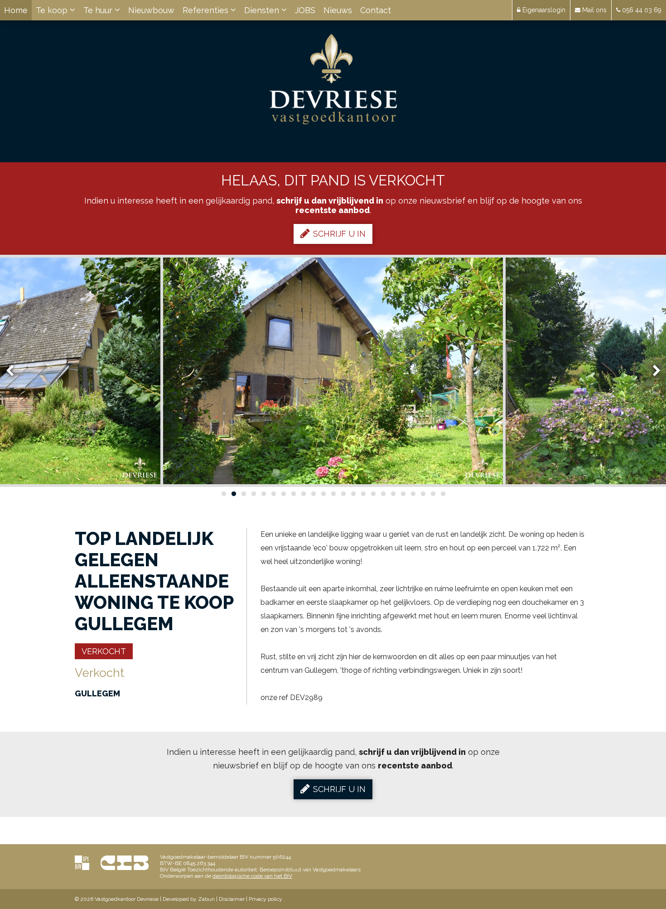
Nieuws (337, 10)
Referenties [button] (207, 10)
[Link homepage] (333, 79)
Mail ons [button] (593, 10)
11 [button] (323, 494)
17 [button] (383, 494)
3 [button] (243, 494)
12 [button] (333, 494)
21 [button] (423, 494)
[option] (333, 371)
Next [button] (652, 371)
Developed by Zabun (189, 899)
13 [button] (343, 494)
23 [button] (443, 494)
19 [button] (403, 494)
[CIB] (125, 862)
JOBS (305, 10)
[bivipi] (82, 862)
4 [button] (253, 494)
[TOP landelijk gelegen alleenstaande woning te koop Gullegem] (333, 371)
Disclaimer (232, 899)
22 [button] (433, 494)
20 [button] (413, 494)
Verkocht (104, 651)
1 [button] (223, 494)
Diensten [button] (262, 10)
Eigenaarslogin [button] (543, 10)
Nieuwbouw (151, 10)
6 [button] (273, 494)
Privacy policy (265, 899)
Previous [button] (14, 371)
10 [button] (313, 494)
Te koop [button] (53, 10)
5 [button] (263, 494)
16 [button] (373, 494)
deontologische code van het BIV (252, 876)
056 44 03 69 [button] (640, 10)
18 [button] (393, 494)
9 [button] (303, 494)
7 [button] (283, 494)
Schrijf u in (339, 233)
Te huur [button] (99, 10)
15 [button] (363, 494)
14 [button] (353, 494)
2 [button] (233, 494)
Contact (375, 10)
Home (16, 10)
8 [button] (293, 494)
